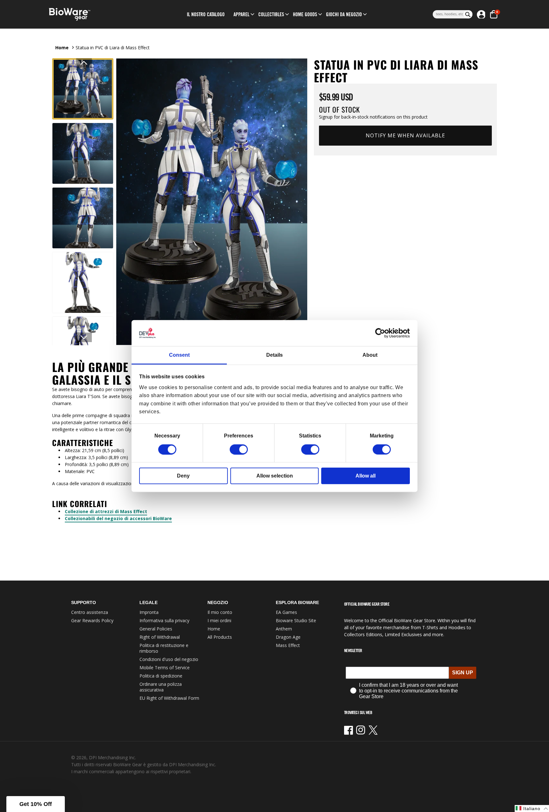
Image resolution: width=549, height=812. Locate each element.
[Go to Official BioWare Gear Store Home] (98, 14)
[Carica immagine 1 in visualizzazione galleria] (82, 89)
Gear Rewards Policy (92, 620)
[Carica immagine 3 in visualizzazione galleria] (82, 218)
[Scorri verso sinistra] (84, 63)
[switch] (239, 449)
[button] (241, 14)
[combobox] (448, 14)
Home (62, 48)
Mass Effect (288, 645)
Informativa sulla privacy (164, 620)
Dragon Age (288, 637)
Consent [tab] (179, 355)
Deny (183, 475)
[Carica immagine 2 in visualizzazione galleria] (82, 153)
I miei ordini (219, 620)
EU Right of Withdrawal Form (169, 698)
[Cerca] (468, 14)
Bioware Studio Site (296, 620)
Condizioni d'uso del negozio (168, 659)
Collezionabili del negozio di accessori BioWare (118, 518)
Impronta (149, 612)
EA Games (286, 612)
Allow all (366, 475)
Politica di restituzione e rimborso (163, 648)
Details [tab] (274, 355)
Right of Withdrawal (159, 637)
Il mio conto (219, 612)
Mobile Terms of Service (164, 667)
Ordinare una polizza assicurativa (160, 687)
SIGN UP (462, 672)
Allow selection (274, 475)
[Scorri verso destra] (84, 337)
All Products (219, 637)
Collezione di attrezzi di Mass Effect (106, 511)
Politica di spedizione (160, 676)
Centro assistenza (89, 612)
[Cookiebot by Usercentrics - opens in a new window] (382, 333)
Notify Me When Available (405, 135)
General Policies (155, 629)
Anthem (284, 629)
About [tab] (370, 355)
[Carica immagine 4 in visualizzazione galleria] (82, 282)
